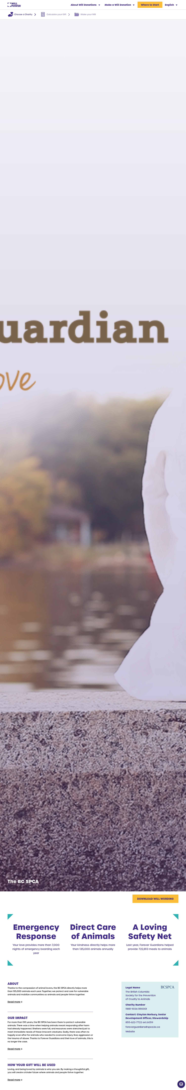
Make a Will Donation (118, 4)
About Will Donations (84, 4)
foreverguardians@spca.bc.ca (143, 1027)
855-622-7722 (134, 1022)
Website (130, 1031)
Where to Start (150, 4)
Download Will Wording (155, 898)
